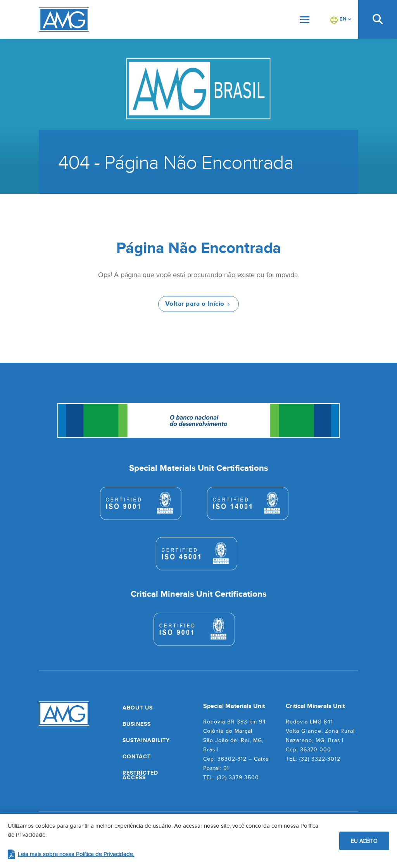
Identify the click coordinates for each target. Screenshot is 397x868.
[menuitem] (341, 19)
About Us (138, 707)
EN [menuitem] (343, 19)
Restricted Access (140, 775)
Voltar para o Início (194, 303)
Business (137, 724)
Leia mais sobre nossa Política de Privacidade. (76, 854)
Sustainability (146, 740)
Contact (137, 756)
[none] (341, 19)
